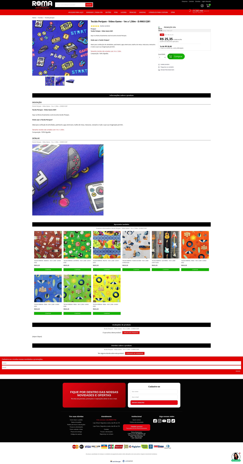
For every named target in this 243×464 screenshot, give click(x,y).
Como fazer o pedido (76, 420)
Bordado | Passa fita (94, 12)
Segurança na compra (106, 434)
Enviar (238, 371)
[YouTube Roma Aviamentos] (164, 421)
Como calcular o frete (76, 429)
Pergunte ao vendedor (134, 353)
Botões (108, 12)
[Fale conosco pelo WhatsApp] (236, 457)
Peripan (93, 29)
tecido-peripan (49, 18)
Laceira (123, 12)
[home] (42, 5)
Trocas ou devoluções (76, 427)
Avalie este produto (131, 332)
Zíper (173, 12)
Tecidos (40, 18)
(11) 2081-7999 (201, 11)
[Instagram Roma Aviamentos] (159, 421)
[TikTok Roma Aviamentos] (173, 421)
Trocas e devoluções (106, 431)
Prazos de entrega (76, 432)
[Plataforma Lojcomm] (127, 461)
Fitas (116, 12)
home (34, 18)
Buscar (88, 5)
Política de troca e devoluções (76, 424)
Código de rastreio (76, 434)
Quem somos (137, 420)
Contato (106, 429)
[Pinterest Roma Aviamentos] (168, 421)
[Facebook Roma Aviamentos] (155, 421)
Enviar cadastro (138, 403)
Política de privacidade (136, 422)
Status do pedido (76, 422)
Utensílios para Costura (158, 12)
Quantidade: (161, 54)
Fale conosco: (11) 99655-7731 (106, 420)
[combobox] (74, 4)
